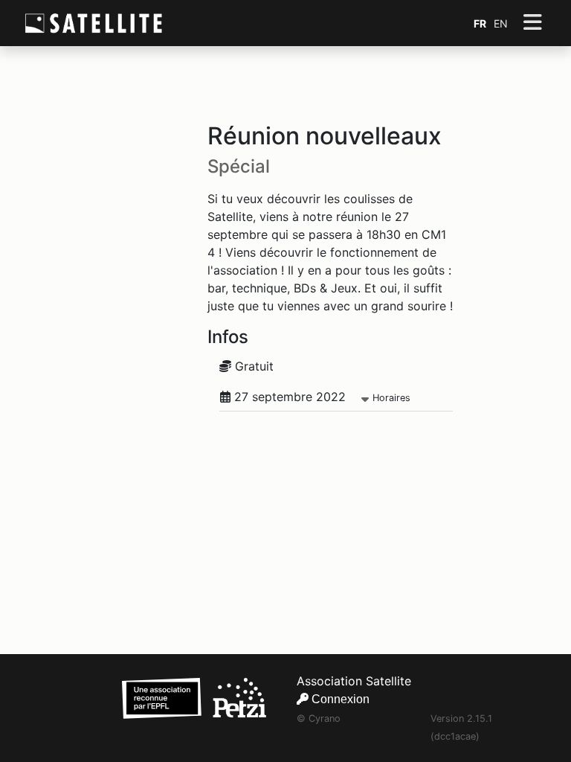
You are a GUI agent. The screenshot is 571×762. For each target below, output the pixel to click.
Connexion (339, 699)
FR (480, 23)
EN (501, 23)
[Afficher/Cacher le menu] (532, 23)
